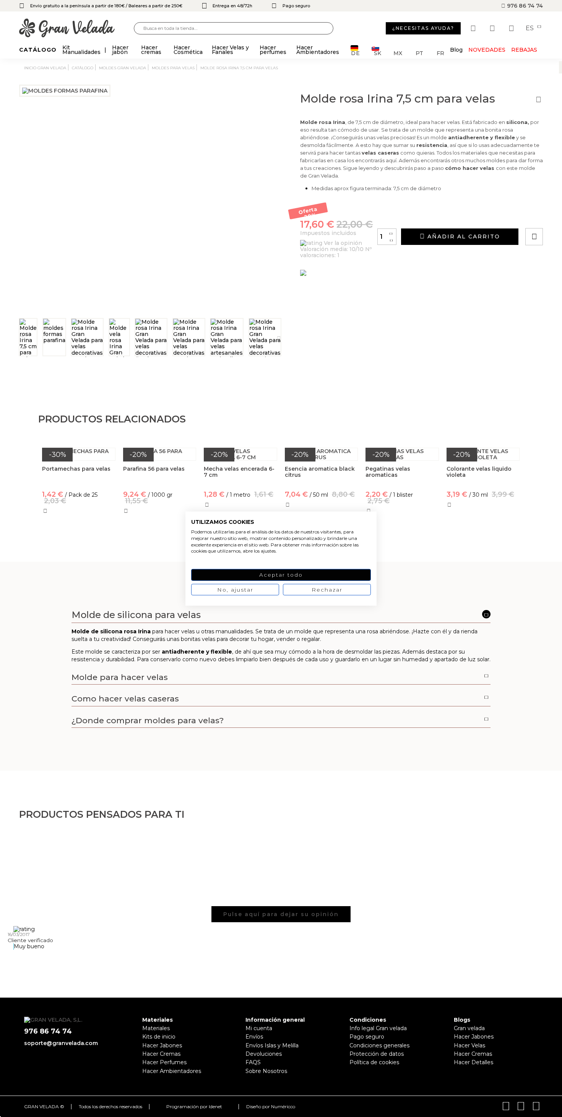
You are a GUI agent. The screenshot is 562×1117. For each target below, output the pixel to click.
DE (355, 52)
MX (397, 52)
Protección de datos (376, 1053)
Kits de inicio (158, 1036)
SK (377, 52)
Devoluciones (263, 1053)
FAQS (253, 1062)
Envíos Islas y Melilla (272, 1045)
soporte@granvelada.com (61, 1043)
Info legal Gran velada (378, 1028)
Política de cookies (374, 1062)
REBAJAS (524, 49)
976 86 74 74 (524, 5)
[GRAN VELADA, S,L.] (76, 28)
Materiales (156, 1028)
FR (440, 52)
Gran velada (469, 1028)
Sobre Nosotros (266, 1071)
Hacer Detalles (473, 1062)
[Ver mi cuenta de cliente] (493, 28)
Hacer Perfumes (164, 1062)
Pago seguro (366, 1036)
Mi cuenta (258, 1028)
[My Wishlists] (474, 28)
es (530, 28)
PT (419, 52)
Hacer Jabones (162, 1045)
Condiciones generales (379, 1045)
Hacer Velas (469, 1045)
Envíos (254, 1036)
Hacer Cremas (161, 1053)
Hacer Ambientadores (171, 1071)
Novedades (486, 49)
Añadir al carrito (462, 236)
